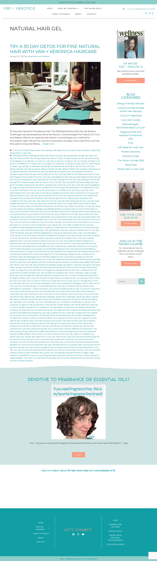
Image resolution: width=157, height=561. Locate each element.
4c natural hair (34, 164)
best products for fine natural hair (82, 195)
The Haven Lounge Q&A (130, 160)
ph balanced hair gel (44, 310)
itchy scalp (60, 291)
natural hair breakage (45, 297)
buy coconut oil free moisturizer (24, 211)
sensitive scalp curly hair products (36, 321)
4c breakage (15, 161)
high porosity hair (27, 275)
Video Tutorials (61, 14)
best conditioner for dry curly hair (51, 174)
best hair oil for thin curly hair (71, 185)
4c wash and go (93, 164)
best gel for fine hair (91, 179)
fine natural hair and (86, 251)
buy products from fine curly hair (66, 217)
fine (35, 251)
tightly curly (89, 334)
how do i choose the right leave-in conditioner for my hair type (59, 278)
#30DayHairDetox (21, 156)
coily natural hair (54, 225)
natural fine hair (17, 297)
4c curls (39, 161)
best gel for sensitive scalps (22, 182)
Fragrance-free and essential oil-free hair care (130, 135)
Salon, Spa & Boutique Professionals (115, 537)
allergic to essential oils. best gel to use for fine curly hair (69, 166)
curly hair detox (90, 233)
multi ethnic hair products (55, 294)
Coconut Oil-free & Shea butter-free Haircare (33, 150)
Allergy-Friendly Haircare (130, 103)
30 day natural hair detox (45, 158)
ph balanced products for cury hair (34, 313)
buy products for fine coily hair (40, 214)
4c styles (69, 164)
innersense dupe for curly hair (52, 286)
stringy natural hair (30, 331)
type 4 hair (34, 339)
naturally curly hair (35, 302)
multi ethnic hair (35, 294)
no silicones (69, 307)
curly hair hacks (29, 235)
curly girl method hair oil (79, 230)
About (78, 14)
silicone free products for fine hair (34, 326)
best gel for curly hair (47, 179)
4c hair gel (82, 161)
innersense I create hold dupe (34, 289)
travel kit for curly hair (45, 337)
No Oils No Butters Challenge (84, 305)
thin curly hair (67, 334)
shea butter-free (58, 321)
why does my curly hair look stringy (40, 358)
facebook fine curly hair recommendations (76, 249)
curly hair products (91, 235)
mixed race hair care (19, 294)
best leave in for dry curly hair (32, 190)
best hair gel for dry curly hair (48, 182)
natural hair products (71, 299)
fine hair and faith (54, 251)
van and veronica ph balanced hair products (33, 350)
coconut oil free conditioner (26, 222)
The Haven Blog (93, 8)
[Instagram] (78, 534)
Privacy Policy (115, 531)
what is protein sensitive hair (30, 353)
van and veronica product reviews (69, 350)
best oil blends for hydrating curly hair (52, 193)
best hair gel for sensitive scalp (76, 182)
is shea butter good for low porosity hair (37, 291)
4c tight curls (79, 164)
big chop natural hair (47, 203)
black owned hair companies (82, 206)
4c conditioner (28, 161)
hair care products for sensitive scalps (45, 265)
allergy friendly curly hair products (25, 169)
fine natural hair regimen (40, 254)
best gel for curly (29, 179)
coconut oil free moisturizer (33, 225)
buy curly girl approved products (81, 211)
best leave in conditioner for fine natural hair (49, 187)
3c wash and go (70, 158)
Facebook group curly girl (21, 251)
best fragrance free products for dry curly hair (30, 177)
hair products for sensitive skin (54, 273)
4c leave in (92, 161)
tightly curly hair (17, 337)
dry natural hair (69, 246)
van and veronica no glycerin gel (66, 345)
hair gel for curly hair (72, 265)
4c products (47, 164)
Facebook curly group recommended (39, 249)
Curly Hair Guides (130, 120)
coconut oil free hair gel (50, 222)
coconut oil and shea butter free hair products (69, 219)
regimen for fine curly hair (69, 318)
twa (27, 339)
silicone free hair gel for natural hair (55, 323)
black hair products (82, 203)
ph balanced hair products (66, 310)
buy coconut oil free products (52, 211)
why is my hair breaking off (69, 358)
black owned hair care (58, 206)
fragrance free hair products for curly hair (37, 259)
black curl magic (65, 203)
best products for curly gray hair (84, 193)
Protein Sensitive (82, 150)
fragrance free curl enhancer (63, 257)
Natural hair (30, 297)
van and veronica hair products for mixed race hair (41, 342)
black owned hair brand (36, 206)
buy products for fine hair (66, 214)
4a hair (81, 158)
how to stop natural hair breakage (65, 283)
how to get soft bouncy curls (59, 281)
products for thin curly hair (62, 313)
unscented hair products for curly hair (57, 339)
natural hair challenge (65, 297)
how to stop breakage (39, 283)
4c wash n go (16, 166)
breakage (38, 209)
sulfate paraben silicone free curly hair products (39, 334)
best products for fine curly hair (52, 195)
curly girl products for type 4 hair (67, 233)
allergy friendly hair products (75, 169)
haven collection (76, 273)
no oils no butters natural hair (23, 307)
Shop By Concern (67, 8)
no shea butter (56, 307)
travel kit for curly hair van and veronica (73, 337)
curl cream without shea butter (30, 230)
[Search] (142, 281)
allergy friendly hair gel (51, 169)
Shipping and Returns (115, 525)
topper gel (30, 337)
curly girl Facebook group (56, 230)
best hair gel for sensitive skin (44, 185)
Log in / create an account (141, 9)
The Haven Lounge (115, 544)
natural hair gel (34, 299)
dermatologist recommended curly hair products (40, 246)
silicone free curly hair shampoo (24, 323)
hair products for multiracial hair (78, 270)
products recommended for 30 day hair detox (34, 315)
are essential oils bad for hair (58, 171)
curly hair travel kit (63, 243)
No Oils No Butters (62, 305)
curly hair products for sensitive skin (60, 238)
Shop (50, 8)
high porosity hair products (48, 275)
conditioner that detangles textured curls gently (31, 227)
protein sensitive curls (47, 318)
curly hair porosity (74, 235)
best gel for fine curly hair (69, 179)
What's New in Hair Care (20, 153)
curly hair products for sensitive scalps (27, 238)
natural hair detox (83, 297)
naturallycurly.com (52, 302)
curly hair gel (15, 235)
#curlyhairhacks (71, 156)
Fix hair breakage (59, 254)
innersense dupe (30, 286)
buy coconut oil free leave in (84, 209)
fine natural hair (70, 251)
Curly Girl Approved (130, 115)
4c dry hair (59, 161)
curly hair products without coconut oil (40, 241)
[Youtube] (83, 534)
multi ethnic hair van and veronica (83, 294)
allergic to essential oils (33, 166)
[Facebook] (73, 534)
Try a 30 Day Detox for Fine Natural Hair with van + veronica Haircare (55, 49)
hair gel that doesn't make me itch (63, 267)
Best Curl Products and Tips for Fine (83, 174)
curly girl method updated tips (38, 233)
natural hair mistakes (51, 299)
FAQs (115, 520)
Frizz (130, 143)
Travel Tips (95, 150)
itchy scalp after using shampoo (80, 291)
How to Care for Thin (36, 281)
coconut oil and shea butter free (33, 219)
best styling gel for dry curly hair (80, 201)
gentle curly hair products (42, 262)
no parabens (42, 307)
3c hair (60, 158)
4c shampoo (59, 164)
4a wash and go (92, 158)
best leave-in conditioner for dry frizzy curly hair (67, 190)
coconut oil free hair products (75, 222)
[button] (131, 80)
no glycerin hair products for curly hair (36, 305)
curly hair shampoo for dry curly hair (38, 243)
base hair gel (30, 174)
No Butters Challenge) (71, 302)
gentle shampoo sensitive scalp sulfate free (74, 262)
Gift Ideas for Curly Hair (63, 150)
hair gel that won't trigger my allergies (46, 270)
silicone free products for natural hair (66, 326)
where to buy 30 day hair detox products (47, 355)
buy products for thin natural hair (35, 217)
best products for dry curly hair (23, 195)
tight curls (78, 334)
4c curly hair (48, 161)
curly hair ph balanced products (51, 235)
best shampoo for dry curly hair (51, 201)
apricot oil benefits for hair (33, 171)
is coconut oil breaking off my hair (64, 289)
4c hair (74, 161)
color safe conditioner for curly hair (78, 225)
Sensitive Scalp (130, 156)
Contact (92, 14)
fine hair (42, 251)
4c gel (67, 161)
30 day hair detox (86, 156)
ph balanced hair (26, 310)
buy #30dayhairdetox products (57, 209)
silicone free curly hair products (81, 321)
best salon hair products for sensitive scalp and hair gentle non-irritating (42, 198)
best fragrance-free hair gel (63, 177)
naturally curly (19, 302)
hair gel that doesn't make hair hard (31, 267)
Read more (49, 144)
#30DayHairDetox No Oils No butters (46, 156)
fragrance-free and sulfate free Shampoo (74, 259)
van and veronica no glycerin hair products (44, 347)
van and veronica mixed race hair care (35, 345)
